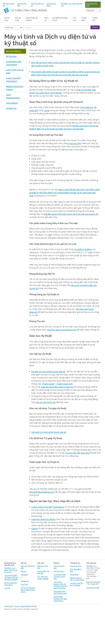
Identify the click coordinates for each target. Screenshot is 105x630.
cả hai (46, 110)
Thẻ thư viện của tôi (37, 5)
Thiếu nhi (95, 19)
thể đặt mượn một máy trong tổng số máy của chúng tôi (71, 214)
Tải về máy (18, 19)
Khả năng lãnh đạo (75, 570)
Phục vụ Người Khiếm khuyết (25, 606)
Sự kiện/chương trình (59, 19)
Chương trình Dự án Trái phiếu (76, 584)
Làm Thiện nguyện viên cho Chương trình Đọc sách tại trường (60, 585)
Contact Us (11, 108)
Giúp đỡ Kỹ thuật (92, 588)
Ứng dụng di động (51, 5)
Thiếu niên (84, 19)
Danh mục (7, 19)
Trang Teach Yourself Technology (47, 507)
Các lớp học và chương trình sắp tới (48, 371)
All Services (11, 56)
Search (95, 27)
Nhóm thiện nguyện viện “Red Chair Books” (60, 599)
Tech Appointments (13, 96)
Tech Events (12, 103)
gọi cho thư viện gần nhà (77, 452)
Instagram (25, 581)
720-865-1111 (91, 566)
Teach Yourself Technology (13, 79)
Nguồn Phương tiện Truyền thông (77, 579)
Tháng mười (48, 383)
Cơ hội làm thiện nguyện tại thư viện (60, 576)
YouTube (24, 584)
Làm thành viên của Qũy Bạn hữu (60, 592)
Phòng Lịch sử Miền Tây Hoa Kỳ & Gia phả (10, 570)
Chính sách (8, 606)
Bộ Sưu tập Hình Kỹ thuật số (10, 584)
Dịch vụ (46, 19)
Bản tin (23, 571)
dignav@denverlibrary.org (42, 492)
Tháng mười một (64, 383)
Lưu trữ (7, 588)
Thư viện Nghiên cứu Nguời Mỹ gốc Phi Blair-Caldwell (11, 577)
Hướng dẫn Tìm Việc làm (43, 572)
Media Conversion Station (14, 88)
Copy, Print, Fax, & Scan (14, 71)
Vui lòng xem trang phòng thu (62, 329)
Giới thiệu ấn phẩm (32, 19)
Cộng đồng (74, 574)
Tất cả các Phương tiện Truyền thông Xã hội (28, 590)
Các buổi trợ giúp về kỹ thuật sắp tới (48, 432)
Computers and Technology (13, 63)
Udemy (34, 528)
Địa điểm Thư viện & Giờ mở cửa (71, 5)
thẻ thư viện (75, 143)
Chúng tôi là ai (75, 566)
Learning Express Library (43, 519)
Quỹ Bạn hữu (59, 571)
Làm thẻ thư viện (22, 5)
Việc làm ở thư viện (42, 567)
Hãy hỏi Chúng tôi (8, 5)
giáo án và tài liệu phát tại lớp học (57, 386)
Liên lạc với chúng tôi (45, 402)
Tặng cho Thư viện (91, 5)
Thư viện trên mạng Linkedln (43, 578)
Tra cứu (74, 19)
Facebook (24, 574)
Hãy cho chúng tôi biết (28, 567)
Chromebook (86, 107)
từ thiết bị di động (83, 249)
